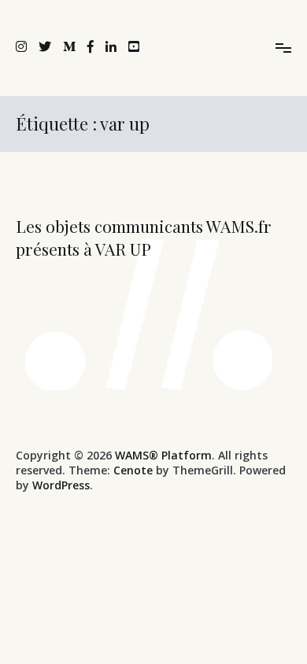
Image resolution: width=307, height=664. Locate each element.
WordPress (61, 485)
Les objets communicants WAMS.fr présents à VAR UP (144, 237)
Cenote (133, 470)
